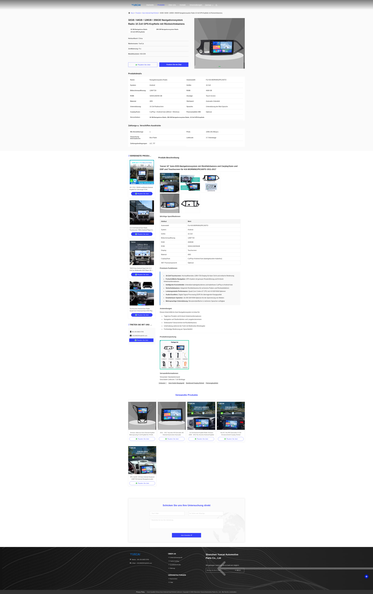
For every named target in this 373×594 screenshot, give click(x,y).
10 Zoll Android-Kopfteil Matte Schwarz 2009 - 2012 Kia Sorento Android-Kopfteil (201, 434)
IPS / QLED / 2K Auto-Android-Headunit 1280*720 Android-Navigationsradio (142, 478)
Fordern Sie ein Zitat (173, 64)
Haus (132, 13)
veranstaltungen (196, 5)
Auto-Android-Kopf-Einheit (150, 13)
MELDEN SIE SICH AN (239, 570)
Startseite (150, 5)
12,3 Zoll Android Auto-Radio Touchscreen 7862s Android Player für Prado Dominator (141, 230)
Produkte (161, 5)
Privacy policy (140, 592)
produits (138, 13)
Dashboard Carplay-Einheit (195, 383)
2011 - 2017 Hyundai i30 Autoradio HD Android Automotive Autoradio (172, 434)
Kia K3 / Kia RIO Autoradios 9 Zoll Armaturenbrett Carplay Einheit (230, 434)
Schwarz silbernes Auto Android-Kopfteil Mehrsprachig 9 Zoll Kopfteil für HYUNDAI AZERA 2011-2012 (142, 434)
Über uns (172, 5)
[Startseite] (136, 5)
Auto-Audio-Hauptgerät (176, 383)
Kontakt (183, 5)
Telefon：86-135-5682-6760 (140, 559)
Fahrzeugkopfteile (212, 383)
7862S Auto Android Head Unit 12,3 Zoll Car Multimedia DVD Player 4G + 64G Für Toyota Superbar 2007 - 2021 (141, 270)
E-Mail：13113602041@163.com (141, 563)
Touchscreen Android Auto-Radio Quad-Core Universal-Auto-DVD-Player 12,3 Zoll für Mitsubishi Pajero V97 (142, 311)
